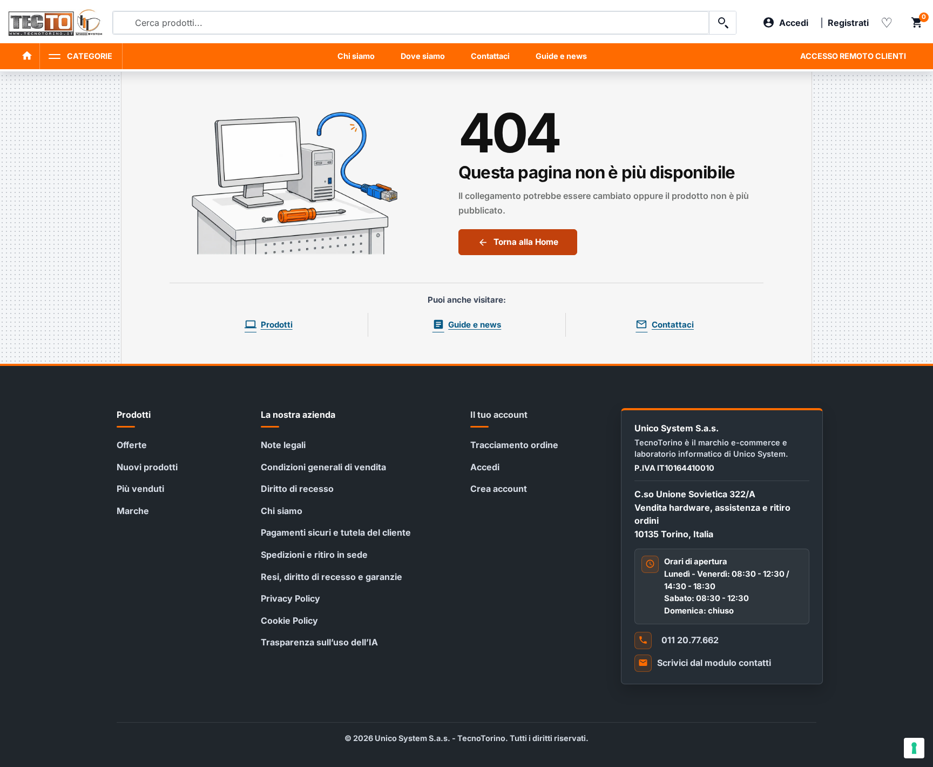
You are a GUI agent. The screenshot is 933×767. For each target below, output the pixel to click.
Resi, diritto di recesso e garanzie (331, 576)
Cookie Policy (289, 620)
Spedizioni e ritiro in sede (314, 554)
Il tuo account (499, 414)
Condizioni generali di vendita (323, 467)
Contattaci (490, 56)
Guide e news (561, 56)
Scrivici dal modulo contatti (714, 662)
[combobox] (411, 22)
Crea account (498, 488)
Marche (133, 510)
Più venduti (140, 488)
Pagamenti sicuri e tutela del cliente (336, 532)
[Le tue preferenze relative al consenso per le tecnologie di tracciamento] (914, 748)
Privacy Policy (290, 598)
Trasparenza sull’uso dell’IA (319, 642)
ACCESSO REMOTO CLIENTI (853, 56)
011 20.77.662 (690, 640)
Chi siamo (356, 56)
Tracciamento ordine (514, 444)
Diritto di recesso (297, 488)
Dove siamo (423, 56)
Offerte (132, 444)
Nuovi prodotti (147, 467)
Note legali (283, 444)
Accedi (484, 467)
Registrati (848, 22)
